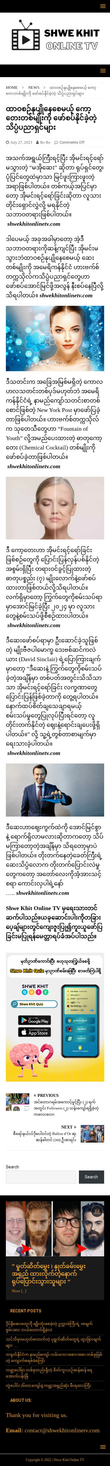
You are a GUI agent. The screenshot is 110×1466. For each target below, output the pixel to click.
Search (12, 1167)
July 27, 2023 (21, 142)
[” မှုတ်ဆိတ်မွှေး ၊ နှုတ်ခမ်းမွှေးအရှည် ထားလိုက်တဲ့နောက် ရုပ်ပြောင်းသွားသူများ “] (55, 1228)
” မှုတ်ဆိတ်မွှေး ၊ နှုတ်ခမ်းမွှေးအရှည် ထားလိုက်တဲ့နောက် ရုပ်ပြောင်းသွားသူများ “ (49, 1274)
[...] (23, 1291)
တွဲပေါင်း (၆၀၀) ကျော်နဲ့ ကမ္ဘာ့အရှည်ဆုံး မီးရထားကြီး (48, 1385)
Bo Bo (45, 142)
